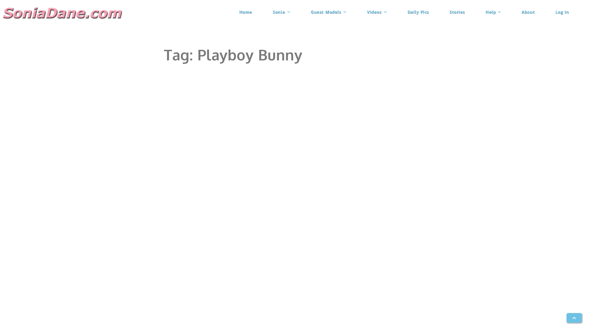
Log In (562, 12)
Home (245, 12)
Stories (457, 12)
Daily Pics (418, 12)
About (528, 12)
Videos (374, 12)
